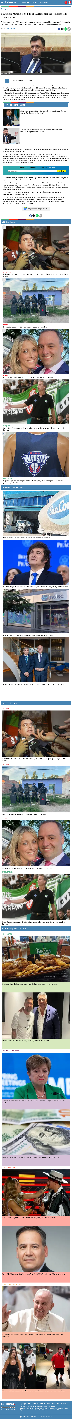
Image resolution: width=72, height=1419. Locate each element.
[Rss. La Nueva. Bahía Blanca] (14, 1407)
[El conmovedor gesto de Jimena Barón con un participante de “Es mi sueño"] (36, 1192)
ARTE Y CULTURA (9, 1167)
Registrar (61, 171)
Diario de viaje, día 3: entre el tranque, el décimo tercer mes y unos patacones (29, 984)
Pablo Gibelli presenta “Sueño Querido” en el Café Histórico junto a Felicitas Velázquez (33, 1274)
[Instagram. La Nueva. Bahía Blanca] (8, 1407)
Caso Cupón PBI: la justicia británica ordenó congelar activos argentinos (29, 635)
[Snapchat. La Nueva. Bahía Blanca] (12, 1407)
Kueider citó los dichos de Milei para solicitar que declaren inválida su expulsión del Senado (41, 131)
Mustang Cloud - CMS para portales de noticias (38, 1416)
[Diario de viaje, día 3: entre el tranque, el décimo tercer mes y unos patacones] (36, 959)
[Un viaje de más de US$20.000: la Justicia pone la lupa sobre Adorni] (36, 351)
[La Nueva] (11, 2)
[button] (59, 29)
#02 (4, 280)
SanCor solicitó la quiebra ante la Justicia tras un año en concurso (26, 538)
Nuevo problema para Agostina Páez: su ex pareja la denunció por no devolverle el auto (33, 1391)
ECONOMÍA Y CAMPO (11, 1051)
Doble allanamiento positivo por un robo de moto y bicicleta (25, 327)
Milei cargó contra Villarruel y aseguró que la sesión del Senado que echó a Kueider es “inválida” (43, 112)
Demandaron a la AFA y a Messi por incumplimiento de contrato (25, 1041)
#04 (4, 381)
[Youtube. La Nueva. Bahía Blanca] (10, 1407)
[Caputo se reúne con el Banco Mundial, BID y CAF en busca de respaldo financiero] (36, 659)
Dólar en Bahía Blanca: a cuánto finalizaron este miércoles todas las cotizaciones (30, 1157)
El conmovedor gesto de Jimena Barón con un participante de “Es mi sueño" (29, 1217)
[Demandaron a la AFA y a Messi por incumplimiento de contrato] (36, 1015)
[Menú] (2, 2)
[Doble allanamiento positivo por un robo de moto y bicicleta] (36, 300)
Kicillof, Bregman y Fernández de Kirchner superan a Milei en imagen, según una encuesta (35, 587)
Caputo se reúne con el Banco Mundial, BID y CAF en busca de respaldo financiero (33, 684)
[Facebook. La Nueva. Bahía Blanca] (3, 1407)
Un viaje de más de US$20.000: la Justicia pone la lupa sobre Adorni (28, 377)
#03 (4, 330)
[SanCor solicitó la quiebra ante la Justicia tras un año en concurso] (36, 513)
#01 (4, 227)
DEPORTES (7, 934)
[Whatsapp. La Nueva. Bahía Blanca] (1, 1407)
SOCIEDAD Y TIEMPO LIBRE (13, 1284)
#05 (4, 434)
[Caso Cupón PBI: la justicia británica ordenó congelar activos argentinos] (36, 611)
